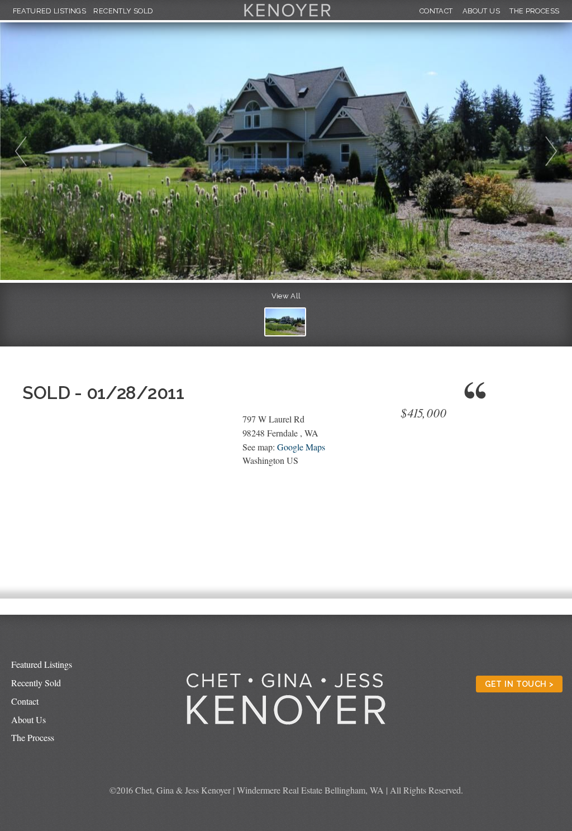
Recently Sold (123, 11)
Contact (436, 11)
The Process (534, 11)
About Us (481, 11)
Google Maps (301, 447)
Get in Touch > (519, 683)
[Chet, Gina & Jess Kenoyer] (287, 17)
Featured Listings (50, 11)
